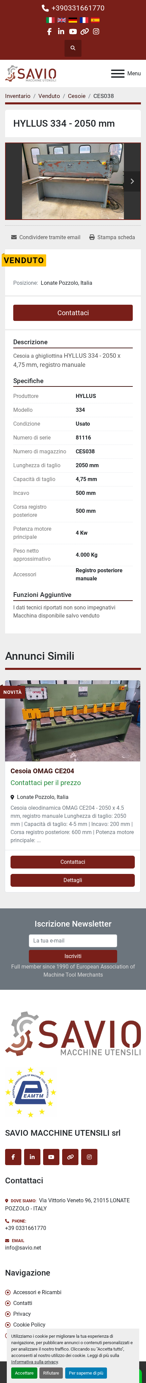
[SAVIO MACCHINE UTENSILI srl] (73, 1033)
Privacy (22, 1314)
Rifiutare (51, 1373)
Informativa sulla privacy (34, 1361)
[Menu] (118, 74)
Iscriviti (73, 956)
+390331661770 (78, 8)
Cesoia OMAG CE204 (42, 771)
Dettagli (72, 880)
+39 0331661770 (25, 1228)
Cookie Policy (29, 1325)
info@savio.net (23, 1247)
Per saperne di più (86, 1373)
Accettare (24, 1373)
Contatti (22, 1303)
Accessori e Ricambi (37, 1292)
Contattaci (73, 313)
